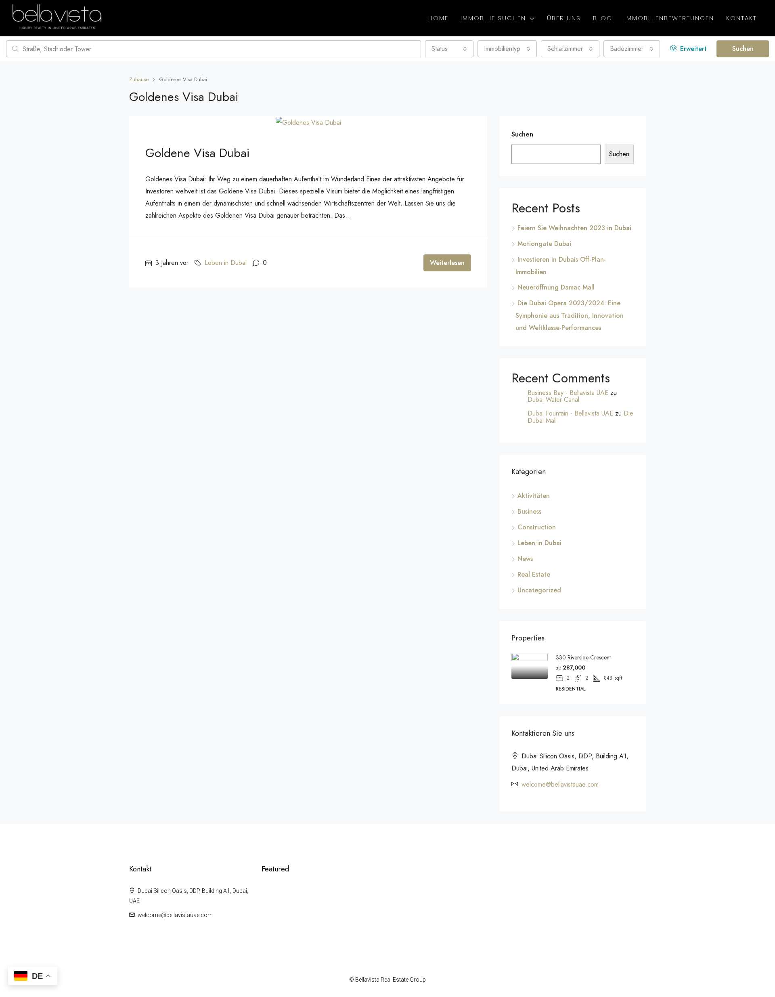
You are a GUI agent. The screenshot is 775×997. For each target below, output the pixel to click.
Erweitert (692, 48)
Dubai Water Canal (553, 399)
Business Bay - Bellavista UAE (568, 392)
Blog (602, 18)
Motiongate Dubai (544, 243)
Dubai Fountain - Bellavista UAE (570, 413)
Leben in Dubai (226, 262)
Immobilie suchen (493, 18)
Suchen (743, 48)
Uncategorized (539, 590)
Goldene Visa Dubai (197, 153)
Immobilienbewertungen (669, 18)
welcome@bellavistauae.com (560, 784)
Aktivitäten (533, 495)
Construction (536, 527)
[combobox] (449, 48)
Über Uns (564, 18)
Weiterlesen (447, 262)
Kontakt (741, 18)
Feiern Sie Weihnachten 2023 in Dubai (574, 228)
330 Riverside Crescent (583, 657)
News (525, 558)
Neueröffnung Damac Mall (556, 287)
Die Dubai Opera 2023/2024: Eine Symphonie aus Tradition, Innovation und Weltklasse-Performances (569, 315)
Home (438, 18)
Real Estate (533, 574)
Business (529, 511)
